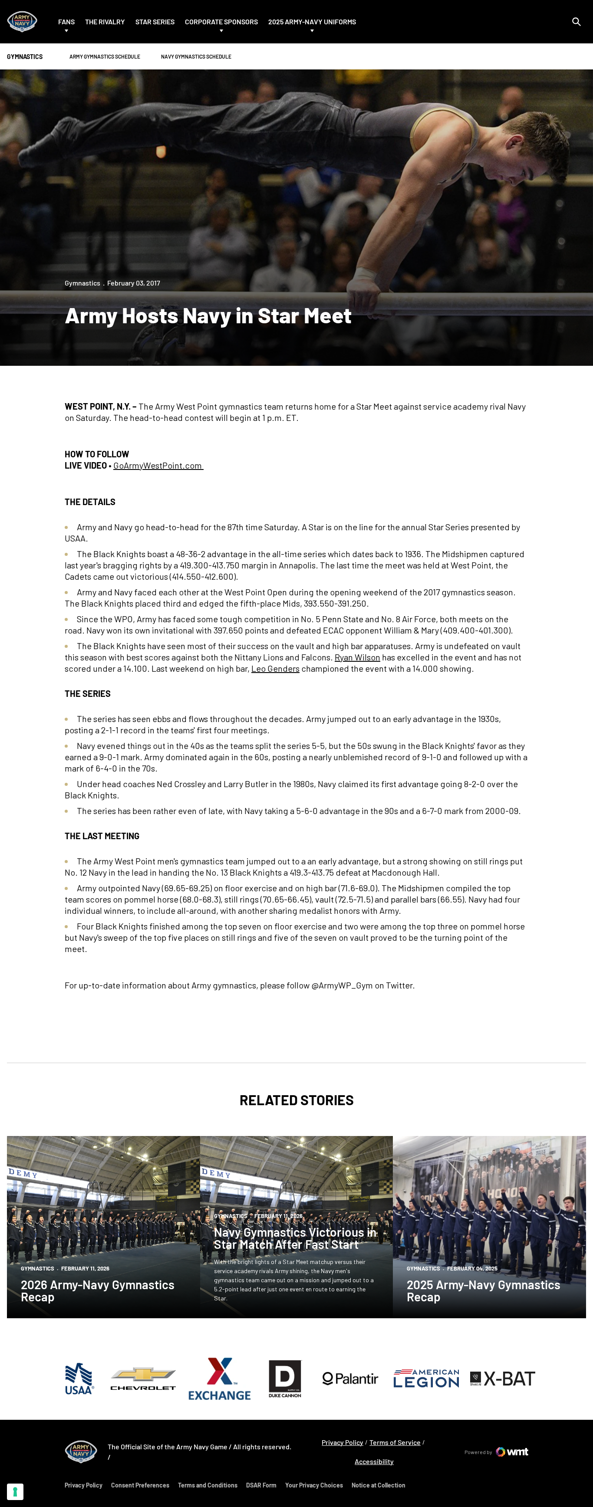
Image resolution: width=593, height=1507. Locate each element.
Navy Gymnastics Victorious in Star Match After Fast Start (295, 1238)
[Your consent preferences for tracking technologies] (15, 1492)
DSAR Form (261, 1485)
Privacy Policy (342, 1442)
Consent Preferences (140, 1485)
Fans (66, 21)
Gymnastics (82, 283)
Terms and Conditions (207, 1485)
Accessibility (374, 1461)
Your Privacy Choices (314, 1485)
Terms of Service (395, 1442)
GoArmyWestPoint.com (158, 465)
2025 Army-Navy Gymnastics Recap (483, 1290)
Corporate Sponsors (221, 21)
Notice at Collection (378, 1485)
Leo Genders (275, 668)
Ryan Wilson (357, 657)
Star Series (155, 21)
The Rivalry (105, 21)
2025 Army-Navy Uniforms (312, 21)
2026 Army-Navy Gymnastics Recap (98, 1290)
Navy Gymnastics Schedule (196, 56)
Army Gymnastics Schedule (104, 56)
